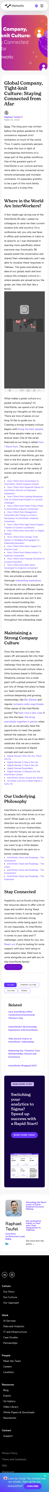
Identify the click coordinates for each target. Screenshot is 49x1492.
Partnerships (10, 1343)
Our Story (8, 1291)
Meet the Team (12, 1361)
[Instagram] (12, 1276)
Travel (24, 991)
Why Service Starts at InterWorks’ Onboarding (21, 1040)
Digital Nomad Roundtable (20, 768)
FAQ (4, 1465)
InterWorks (15, 6)
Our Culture (10, 1297)
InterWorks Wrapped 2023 (22, 1065)
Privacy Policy (9, 1453)
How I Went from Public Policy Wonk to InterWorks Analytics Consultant (23, 507)
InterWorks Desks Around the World (25, 777)
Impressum (8, 1472)
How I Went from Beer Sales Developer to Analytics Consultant (21, 566)
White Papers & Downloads (18, 1412)
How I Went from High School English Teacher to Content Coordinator (23, 526)
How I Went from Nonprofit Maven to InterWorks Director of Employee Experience (23, 490)
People (6, 1355)
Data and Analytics (13, 1326)
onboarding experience (28, 580)
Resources (8, 1384)
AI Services (9, 1320)
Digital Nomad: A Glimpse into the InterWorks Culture (22, 773)
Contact (6, 1430)
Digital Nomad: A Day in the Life (22, 762)
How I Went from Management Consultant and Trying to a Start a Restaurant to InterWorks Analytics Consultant (21, 517)
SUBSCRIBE (32, 1486)
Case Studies (10, 1337)
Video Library (10, 1406)
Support (8, 1436)
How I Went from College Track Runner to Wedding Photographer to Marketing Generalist (21, 540)
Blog (6, 1390)
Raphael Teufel (12, 117)
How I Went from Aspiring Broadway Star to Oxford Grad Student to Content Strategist (23, 499)
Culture (6, 1286)
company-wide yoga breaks (28, 704)
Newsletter (9, 1418)
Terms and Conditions (14, 1459)
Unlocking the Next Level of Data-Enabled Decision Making (36, 1205)
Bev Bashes (30, 699)
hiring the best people (30, 429)
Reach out (10, 944)
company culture (28, 985)
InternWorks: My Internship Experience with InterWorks (23, 1028)
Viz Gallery (9, 1401)
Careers (7, 1366)
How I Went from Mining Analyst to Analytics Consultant (23, 554)
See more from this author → (35, 1242)
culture (11, 991)
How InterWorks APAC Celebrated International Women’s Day (21, 1015)
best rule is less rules (31, 713)
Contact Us (13, 967)
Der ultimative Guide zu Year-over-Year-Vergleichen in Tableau (33, 1225)
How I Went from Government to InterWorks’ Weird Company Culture (21, 482)
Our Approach (11, 1302)
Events (7, 1395)
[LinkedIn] (5, 1276)
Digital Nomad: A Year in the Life (22, 765)
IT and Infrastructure (15, 1332)
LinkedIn (6, 1243)
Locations (8, 1372)
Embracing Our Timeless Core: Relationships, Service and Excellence (24, 1053)
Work (5, 1315)
